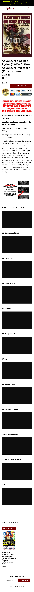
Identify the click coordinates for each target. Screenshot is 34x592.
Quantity (5, 83)
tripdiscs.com (19, 586)
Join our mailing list (17, 576)
